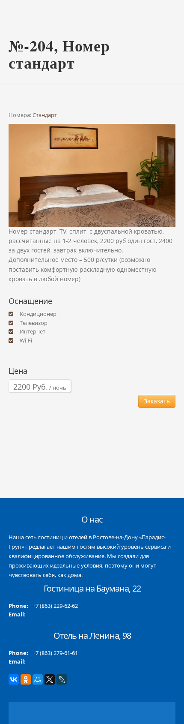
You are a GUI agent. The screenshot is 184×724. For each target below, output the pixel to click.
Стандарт (45, 115)
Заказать (157, 401)
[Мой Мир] (38, 679)
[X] (50, 679)
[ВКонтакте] (14, 679)
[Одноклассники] (26, 679)
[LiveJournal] (61, 679)
